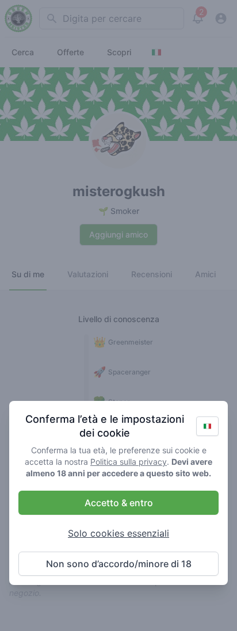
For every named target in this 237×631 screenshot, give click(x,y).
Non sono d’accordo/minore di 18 (119, 563)
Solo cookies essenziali (118, 533)
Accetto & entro (119, 502)
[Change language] (207, 426)
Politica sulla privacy (128, 461)
